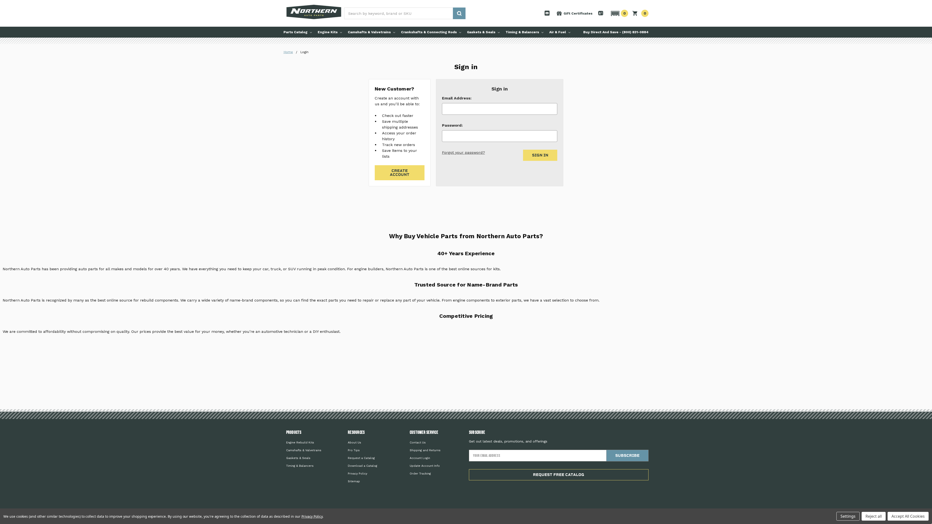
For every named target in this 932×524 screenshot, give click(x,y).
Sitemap (354, 481)
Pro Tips (354, 450)
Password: (452, 125)
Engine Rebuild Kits (300, 442)
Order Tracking (420, 473)
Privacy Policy (357, 473)
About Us (354, 442)
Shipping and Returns (425, 450)
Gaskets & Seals (481, 32)
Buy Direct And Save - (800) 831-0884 (616, 32)
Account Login (420, 458)
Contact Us (418, 442)
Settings (848, 516)
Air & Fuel (557, 32)
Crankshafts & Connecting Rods (429, 32)
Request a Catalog (361, 458)
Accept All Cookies (908, 516)
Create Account (399, 172)
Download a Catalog (362, 465)
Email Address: (457, 98)
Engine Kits (328, 32)
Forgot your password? (463, 152)
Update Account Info (425, 465)
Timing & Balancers (522, 32)
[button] (619, 13)
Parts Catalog (295, 32)
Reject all (873, 516)
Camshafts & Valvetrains (369, 32)
